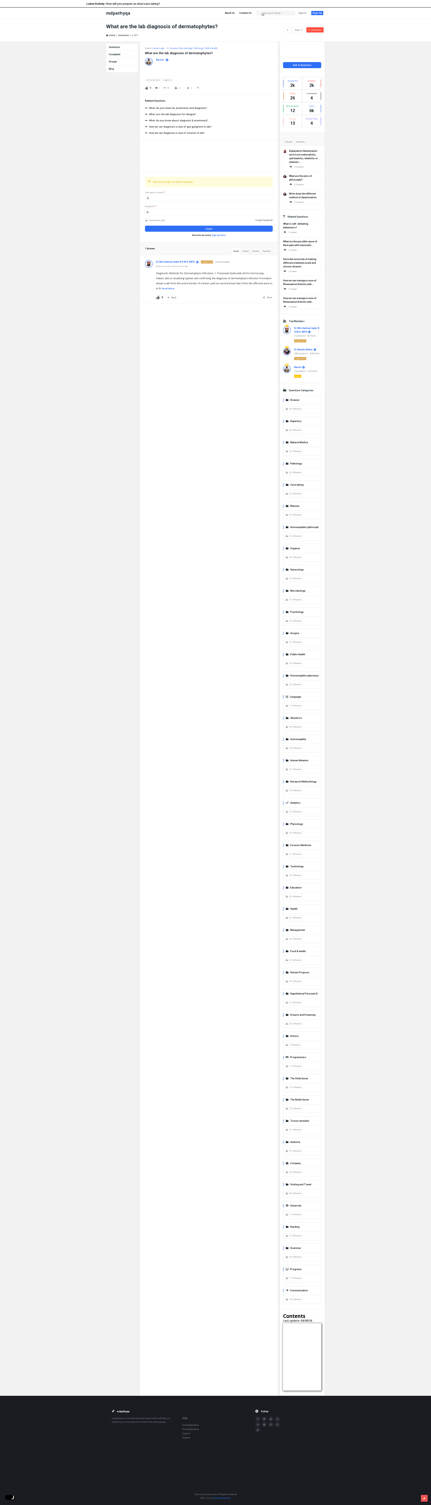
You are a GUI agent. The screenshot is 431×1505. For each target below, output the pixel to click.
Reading (295, 1227)
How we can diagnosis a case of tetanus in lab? (177, 132)
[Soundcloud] (257, 1424)
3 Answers (299, 202)
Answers (300, 142)
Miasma (294, 506)
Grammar (295, 1248)
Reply (173, 297)
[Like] (146, 87)
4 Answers (299, 166)
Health (293, 908)
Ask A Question (302, 65)
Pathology (198, 48)
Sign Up (317, 13)
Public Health (211, 48)
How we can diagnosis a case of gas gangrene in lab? (180, 126)
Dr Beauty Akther (303, 349)
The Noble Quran (299, 1099)
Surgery (294, 633)
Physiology (296, 824)
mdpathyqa (118, 13)
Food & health (298, 951)
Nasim (297, 367)
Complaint (114, 54)
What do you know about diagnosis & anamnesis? (178, 120)
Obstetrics (296, 718)
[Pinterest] (270, 1424)
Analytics (295, 802)
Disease (174, 48)
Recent (255, 251)
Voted (236, 251)
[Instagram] (264, 1424)
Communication (299, 1290)
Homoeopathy (298, 739)
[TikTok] (257, 1430)
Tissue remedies (299, 1120)
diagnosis (167, 80)
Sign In (302, 13)
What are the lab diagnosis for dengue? (172, 114)
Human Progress (299, 972)
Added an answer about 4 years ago (172, 266)
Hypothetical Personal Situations (302, 993)
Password (150, 206)
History (294, 1036)
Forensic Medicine (300, 845)
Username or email (155, 192)
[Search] (263, 14)
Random (267, 251)
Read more (168, 288)
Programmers (298, 1057)
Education (296, 887)
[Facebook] (257, 1419)
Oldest (245, 251)
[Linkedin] (270, 1419)
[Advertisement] (209, 155)
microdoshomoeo (222, 1498)
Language (295, 696)
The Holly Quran (299, 1078)
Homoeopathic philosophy (302, 527)
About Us (230, 13)
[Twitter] (264, 1419)
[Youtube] (277, 1419)
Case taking (297, 484)
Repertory (295, 421)
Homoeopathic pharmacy (304, 675)
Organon (295, 548)
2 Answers (299, 184)
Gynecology (297, 569)
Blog (111, 68)
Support (186, 1433)
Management (297, 930)
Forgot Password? (264, 220)
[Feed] (277, 1424)
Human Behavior (299, 760)
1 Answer (292, 232)
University (295, 1205)
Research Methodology (303, 781)
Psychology (297, 612)
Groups (113, 61)
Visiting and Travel (300, 1184)
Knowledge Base (190, 1425)
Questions (114, 47)
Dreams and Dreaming (303, 1014)
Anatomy (295, 1142)
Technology (297, 866)
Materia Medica (299, 442)
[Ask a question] (424, 1498)
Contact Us (245, 13)
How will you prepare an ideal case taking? (53, 3)
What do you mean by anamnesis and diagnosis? (178, 108)
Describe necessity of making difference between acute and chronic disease (299, 263)
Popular (288, 142)
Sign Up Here (219, 235)
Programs (296, 1269)
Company (295, 1163)
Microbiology (185, 48)
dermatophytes (153, 80)
